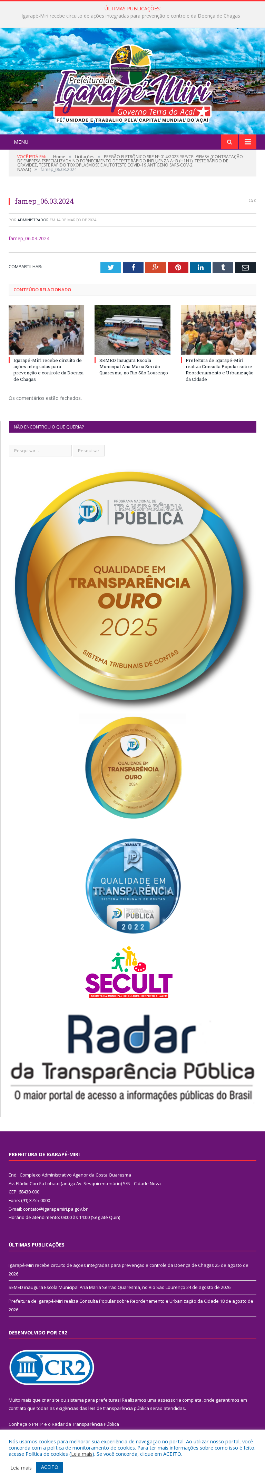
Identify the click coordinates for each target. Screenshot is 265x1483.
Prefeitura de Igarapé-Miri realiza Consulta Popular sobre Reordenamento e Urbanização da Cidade (220, 369)
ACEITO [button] (49, 1467)
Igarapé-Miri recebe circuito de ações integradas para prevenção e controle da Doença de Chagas (48, 369)
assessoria (169, 1400)
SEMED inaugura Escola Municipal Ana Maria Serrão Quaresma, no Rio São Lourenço (131, 16)
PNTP (37, 1424)
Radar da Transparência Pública (85, 1424)
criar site (51, 1400)
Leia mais (81, 1454)
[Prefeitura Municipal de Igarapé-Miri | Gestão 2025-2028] (132, 82)
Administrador (33, 219)
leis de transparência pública (118, 1408)
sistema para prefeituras (93, 1400)
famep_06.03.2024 (29, 238)
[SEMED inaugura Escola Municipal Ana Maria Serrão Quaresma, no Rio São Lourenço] (132, 329)
